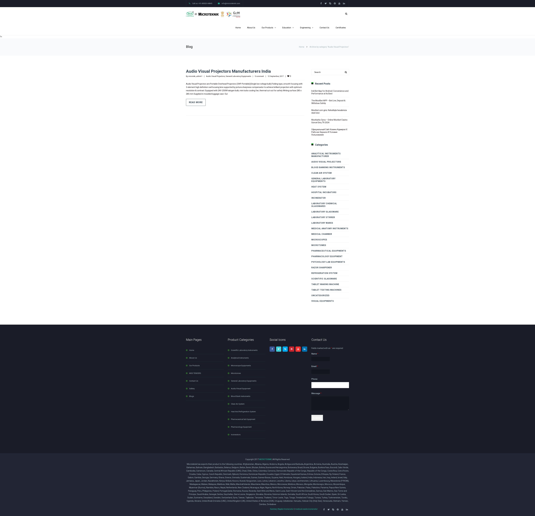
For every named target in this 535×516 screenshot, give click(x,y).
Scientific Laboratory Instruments (244, 350)
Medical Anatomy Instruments (329, 228)
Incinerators (235, 435)
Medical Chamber (321, 234)
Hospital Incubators (323, 192)
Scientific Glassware (324, 279)
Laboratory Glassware (325, 212)
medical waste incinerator (306, 509)
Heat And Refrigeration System (243, 412)
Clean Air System (321, 173)
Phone (314, 379)
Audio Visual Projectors (215, 76)
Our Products (267, 28)
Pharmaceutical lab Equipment (243, 419)
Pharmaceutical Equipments (328, 251)
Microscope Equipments (241, 366)
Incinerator (318, 198)
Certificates (341, 28)
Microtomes (318, 245)
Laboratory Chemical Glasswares (324, 204)
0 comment (259, 76)
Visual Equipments (322, 301)
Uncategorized (320, 295)
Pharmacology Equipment (327, 256)
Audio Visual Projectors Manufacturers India (228, 71)
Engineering (305, 28)
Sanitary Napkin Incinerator (282, 509)
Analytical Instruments (240, 358)
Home (238, 28)
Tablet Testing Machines (326, 290)
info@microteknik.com (231, 3)
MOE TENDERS (195, 373)
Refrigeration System (324, 273)
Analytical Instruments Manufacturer (326, 154)
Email (314, 366)
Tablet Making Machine (325, 284)
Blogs (191, 396)
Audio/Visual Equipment (241, 389)
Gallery (192, 389)
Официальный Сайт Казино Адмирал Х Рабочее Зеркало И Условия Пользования (329, 132)
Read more (196, 102)
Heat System (318, 187)
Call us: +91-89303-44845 (202, 3)
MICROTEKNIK (265, 459)
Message (316, 393)
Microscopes (319, 240)
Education (286, 28)
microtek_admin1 (195, 76)
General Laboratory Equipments (238, 76)
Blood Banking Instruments (328, 167)
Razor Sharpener (321, 267)
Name (314, 354)
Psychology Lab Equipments (328, 262)
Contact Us (324, 28)
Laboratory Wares (322, 223)
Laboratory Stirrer (323, 217)
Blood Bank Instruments (240, 396)
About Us (251, 28)
